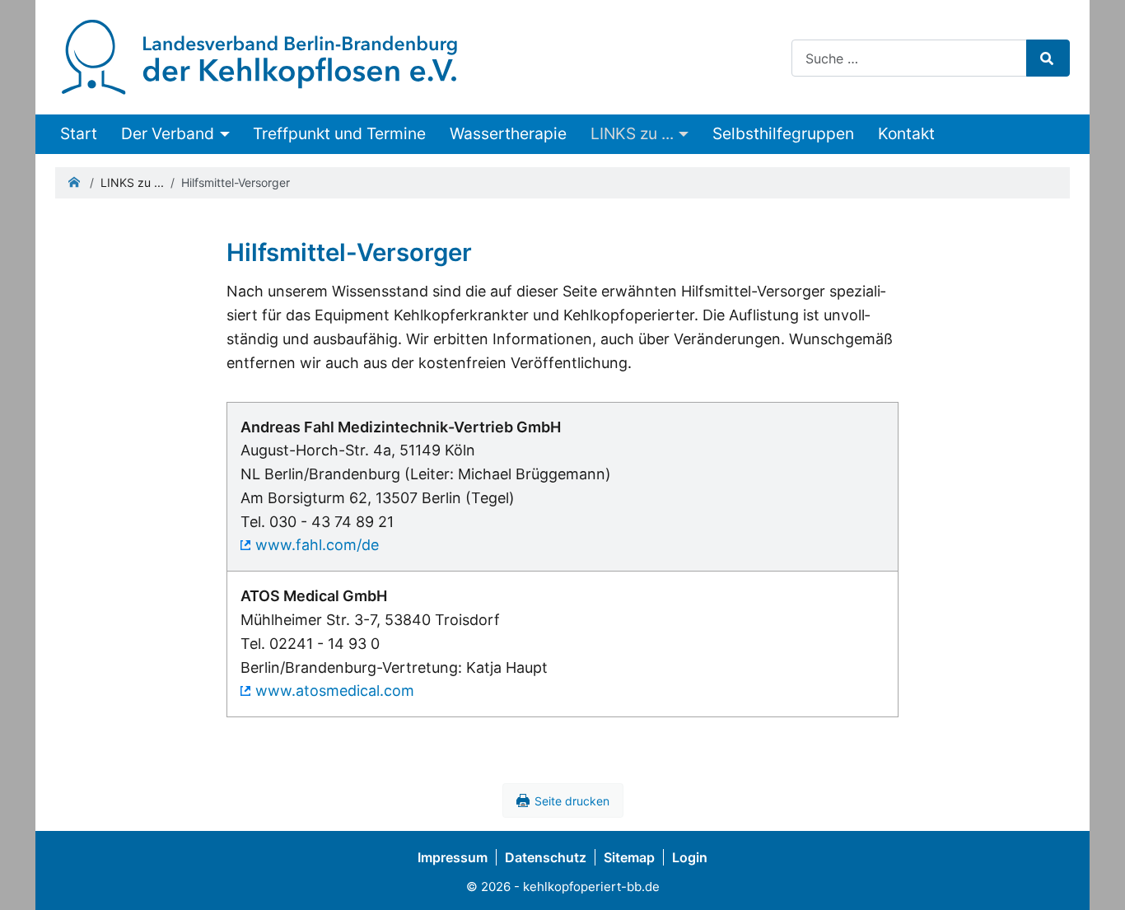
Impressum (453, 857)
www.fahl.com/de (317, 544)
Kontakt (906, 133)
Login (689, 857)
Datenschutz (545, 857)
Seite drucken (571, 801)
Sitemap (629, 857)
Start (78, 133)
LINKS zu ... (632, 133)
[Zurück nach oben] (1095, 876)
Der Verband (167, 133)
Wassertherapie (508, 133)
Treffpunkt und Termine (339, 133)
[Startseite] (259, 55)
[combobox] (909, 58)
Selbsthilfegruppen (783, 133)
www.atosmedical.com (334, 690)
